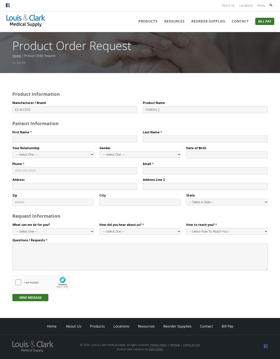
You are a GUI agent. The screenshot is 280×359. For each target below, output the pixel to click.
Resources (174, 21)
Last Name (151, 132)
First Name (20, 132)
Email (147, 164)
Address (18, 180)
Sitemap (175, 345)
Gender (105, 148)
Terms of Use (191, 345)
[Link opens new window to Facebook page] (8, 6)
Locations (246, 5)
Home (16, 56)
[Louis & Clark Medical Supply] (26, 26)
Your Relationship (25, 148)
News (261, 5)
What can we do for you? (31, 225)
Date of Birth (196, 148)
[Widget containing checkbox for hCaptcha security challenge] (41, 282)
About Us (228, 5)
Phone (17, 164)
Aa (13, 62)
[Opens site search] (271, 5)
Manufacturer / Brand (29, 103)
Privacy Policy (158, 345)
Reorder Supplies (208, 21)
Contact (240, 21)
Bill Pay (264, 21)
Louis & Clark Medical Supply (108, 345)
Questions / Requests (28, 240)
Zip (14, 195)
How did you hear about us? (120, 225)
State (190, 195)
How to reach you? (200, 225)
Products (147, 21)
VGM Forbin (156, 349)
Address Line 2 (154, 180)
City (102, 195)
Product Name (154, 103)
